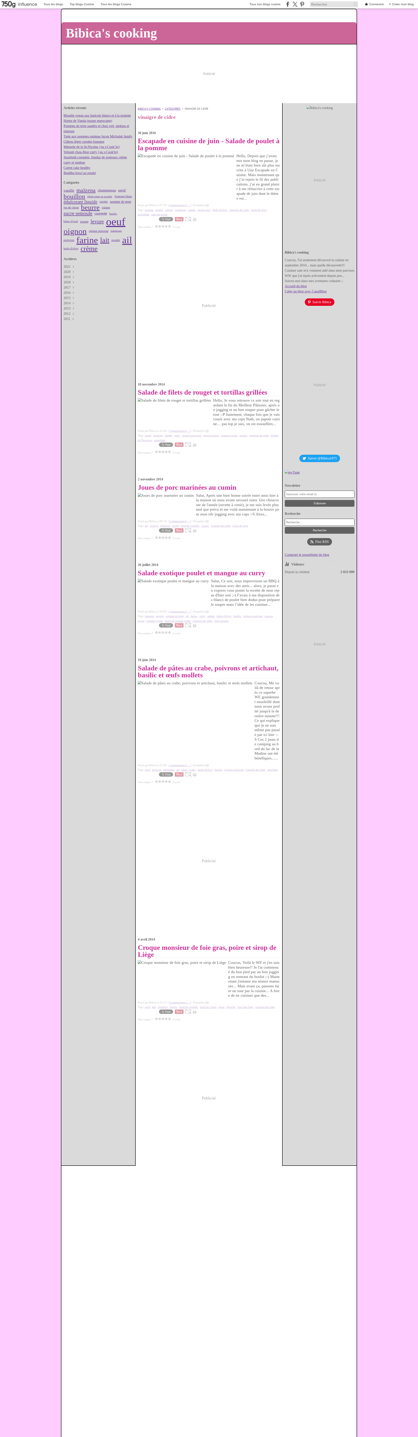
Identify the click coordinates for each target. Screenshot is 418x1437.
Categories (172, 109)
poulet (115, 240)
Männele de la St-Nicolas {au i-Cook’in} (92, 147)
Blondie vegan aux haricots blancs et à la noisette (97, 115)
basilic (113, 213)
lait (104, 240)
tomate (84, 221)
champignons (107, 190)
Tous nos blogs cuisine (265, 4)
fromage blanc (123, 196)
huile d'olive (71, 248)
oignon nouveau (98, 231)
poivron (69, 240)
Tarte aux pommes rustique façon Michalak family (98, 136)
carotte (103, 201)
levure (97, 221)
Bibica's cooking (149, 109)
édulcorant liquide (80, 202)
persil (122, 190)
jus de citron (71, 207)
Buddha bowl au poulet (80, 173)
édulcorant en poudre (99, 196)
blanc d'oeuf (71, 221)
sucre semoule (78, 213)
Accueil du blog (296, 286)
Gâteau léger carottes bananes (84, 141)
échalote (106, 207)
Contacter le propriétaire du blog (307, 555)
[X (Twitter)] (295, 4)
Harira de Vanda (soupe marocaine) (88, 121)
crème (89, 248)
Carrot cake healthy (77, 168)
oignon (75, 231)
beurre (90, 207)
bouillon (74, 196)
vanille (69, 190)
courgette (100, 213)
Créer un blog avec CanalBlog (306, 291)
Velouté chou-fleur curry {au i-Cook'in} (91, 152)
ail (127, 240)
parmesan (116, 231)
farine (87, 240)
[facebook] (287, 4)
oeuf (115, 221)
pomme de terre (120, 202)
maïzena (86, 190)
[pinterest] (302, 4)
